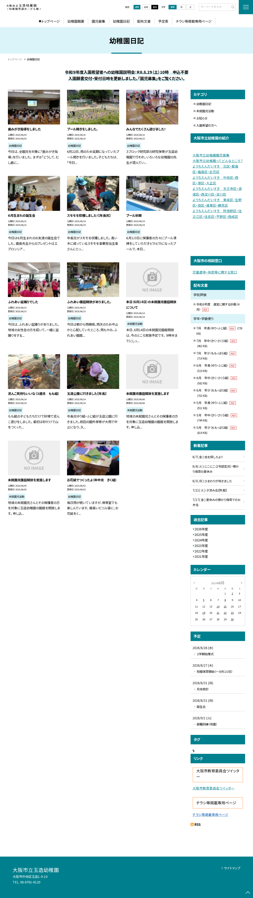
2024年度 (201, 540)
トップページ (51, 21)
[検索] (232, 6)
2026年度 (201, 529)
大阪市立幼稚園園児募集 (211, 155)
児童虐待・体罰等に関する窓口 (215, 272)
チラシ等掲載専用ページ (193, 21)
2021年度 (201, 556)
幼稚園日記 (121, 21)
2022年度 (201, 551)
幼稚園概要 (75, 21)
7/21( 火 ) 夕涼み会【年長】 (210, 490)
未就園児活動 (205, 111)
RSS (197, 824)
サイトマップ (232, 868)
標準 (173, 7)
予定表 (163, 21)
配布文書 (144, 21)
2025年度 (201, 534)
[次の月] (241, 582)
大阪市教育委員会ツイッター (213, 788)
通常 (137, 7)
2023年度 (201, 545)
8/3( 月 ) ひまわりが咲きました (212, 481)
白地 (146, 7)
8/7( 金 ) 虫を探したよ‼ (208, 457)
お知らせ (201, 118)
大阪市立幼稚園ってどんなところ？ (218, 160)
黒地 (155, 7)
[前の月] (194, 582)
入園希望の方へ (206, 125)
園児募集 (98, 21)
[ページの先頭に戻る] (248, 893)
